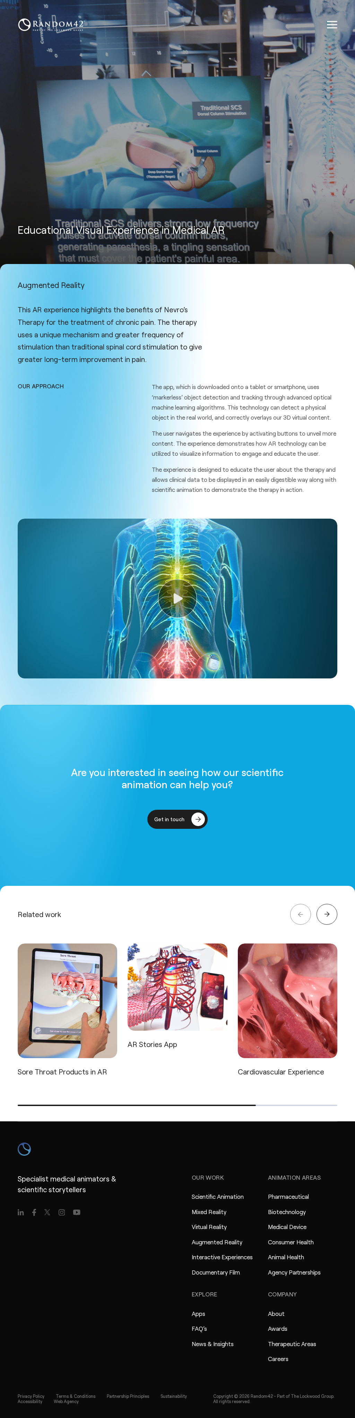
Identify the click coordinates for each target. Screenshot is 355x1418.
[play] (177, 598)
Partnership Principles (128, 1396)
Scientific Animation (218, 1196)
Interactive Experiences (222, 1256)
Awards (277, 1328)
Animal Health (286, 1256)
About (276, 1313)
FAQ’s (199, 1328)
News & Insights (213, 1343)
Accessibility (30, 1401)
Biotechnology (287, 1211)
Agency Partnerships (294, 1272)
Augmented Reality (217, 1241)
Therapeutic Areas (292, 1343)
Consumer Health (291, 1241)
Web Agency (66, 1401)
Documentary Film (216, 1272)
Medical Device (287, 1226)
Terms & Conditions (75, 1396)
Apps (198, 1313)
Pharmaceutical (288, 1196)
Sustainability (174, 1396)
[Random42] (51, 24)
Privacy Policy (31, 1396)
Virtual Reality (209, 1226)
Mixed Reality (209, 1211)
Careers (278, 1358)
